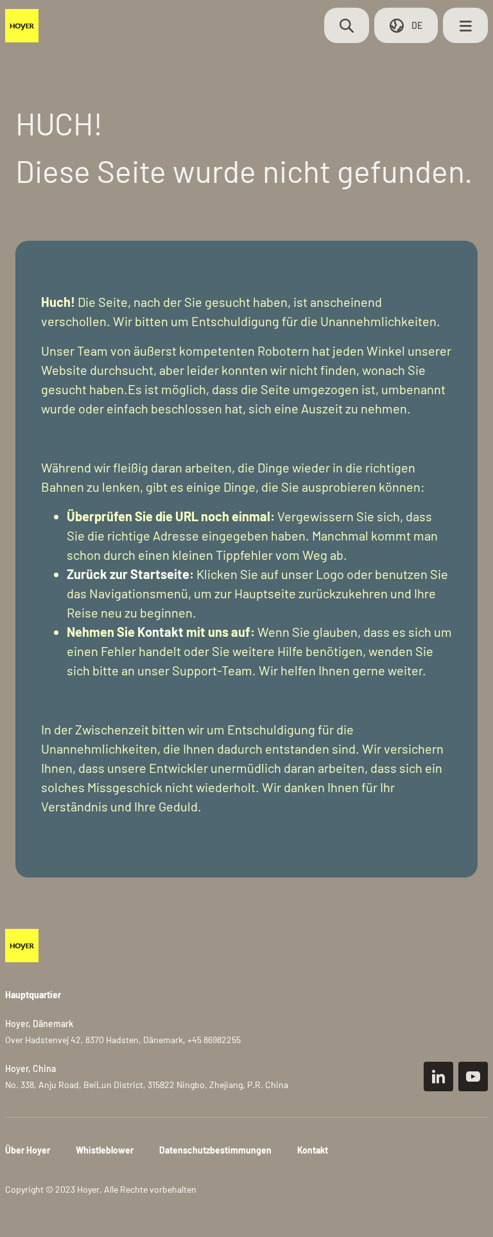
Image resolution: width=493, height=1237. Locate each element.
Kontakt (160, 631)
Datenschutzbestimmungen (215, 1150)
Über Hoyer (27, 1150)
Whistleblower (105, 1150)
